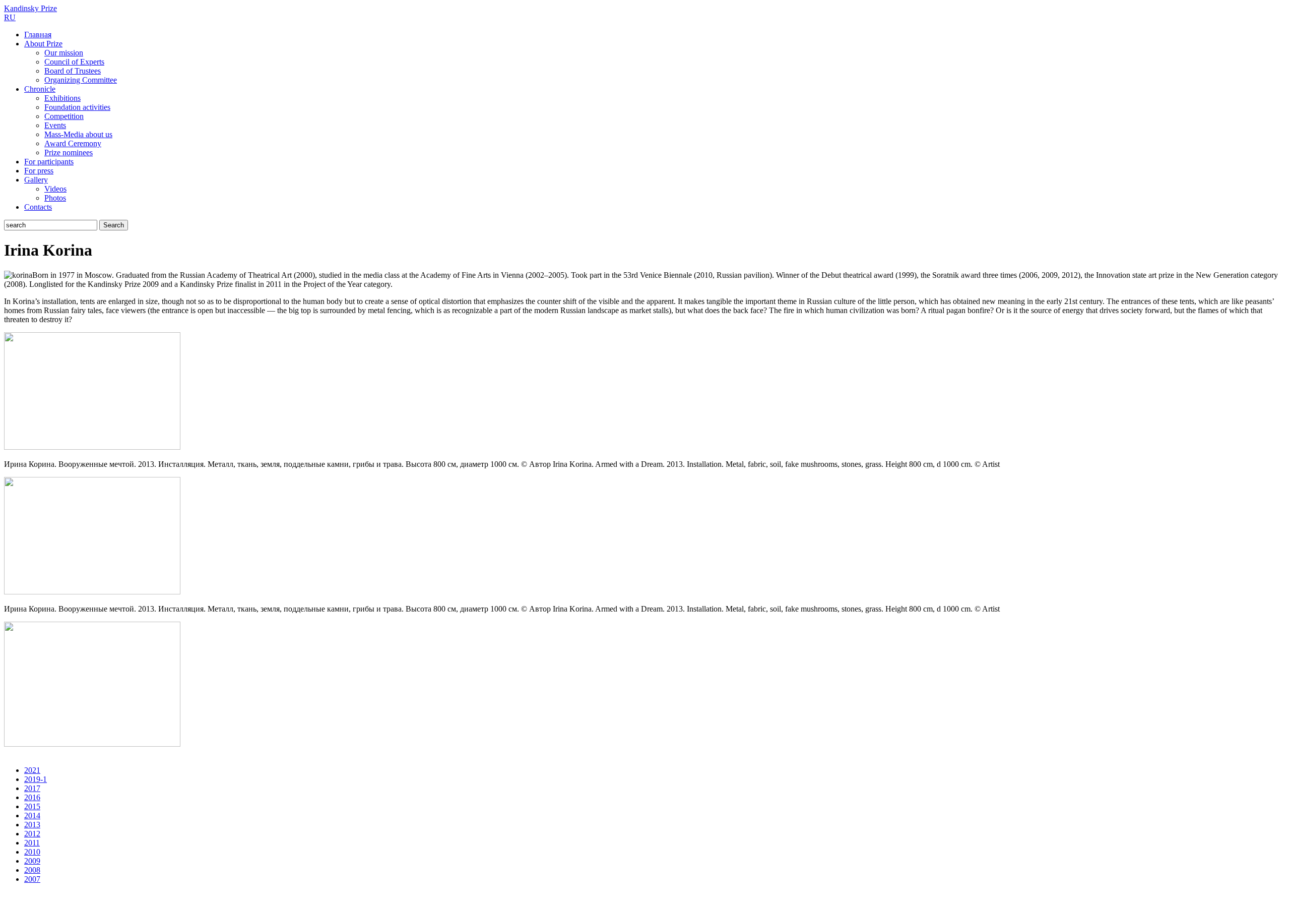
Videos (55, 189)
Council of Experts (74, 61)
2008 (32, 870)
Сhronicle (39, 89)
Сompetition (64, 116)
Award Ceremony (72, 143)
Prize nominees (68, 152)
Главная (37, 34)
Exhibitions (62, 98)
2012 (32, 833)
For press (38, 170)
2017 (32, 788)
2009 (32, 861)
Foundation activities (77, 107)
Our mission (63, 52)
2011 (32, 842)
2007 (32, 879)
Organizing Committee (80, 80)
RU (10, 17)
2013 (32, 824)
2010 (32, 852)
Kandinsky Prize (30, 8)
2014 (32, 815)
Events (55, 125)
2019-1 (35, 779)
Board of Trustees (72, 71)
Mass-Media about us (78, 134)
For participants (49, 161)
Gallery (36, 179)
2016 (32, 797)
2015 (32, 806)
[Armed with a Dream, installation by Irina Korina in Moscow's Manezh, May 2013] (92, 447)
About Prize (43, 43)
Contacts (38, 207)
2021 (32, 770)
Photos (55, 198)
